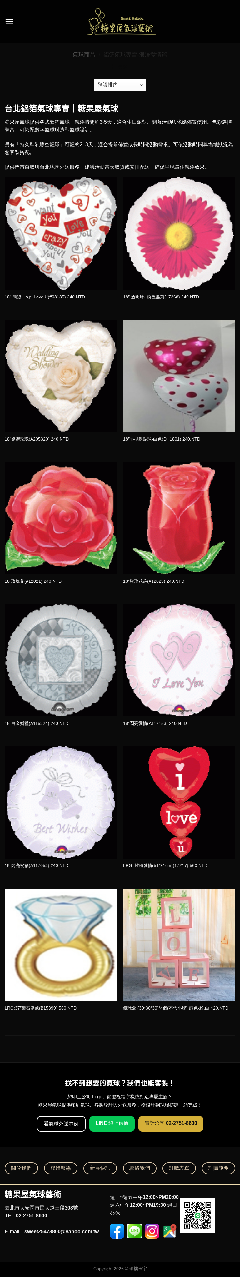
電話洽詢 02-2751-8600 (171, 1123)
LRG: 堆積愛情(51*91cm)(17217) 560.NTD (165, 865)
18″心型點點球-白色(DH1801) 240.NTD (161, 438)
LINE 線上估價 (112, 1123)
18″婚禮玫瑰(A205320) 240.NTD (37, 438)
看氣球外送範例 (61, 1123)
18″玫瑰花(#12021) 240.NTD (33, 581)
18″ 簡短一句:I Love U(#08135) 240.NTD (45, 296)
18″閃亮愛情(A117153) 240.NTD (155, 723)
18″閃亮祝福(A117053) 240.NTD (36, 865)
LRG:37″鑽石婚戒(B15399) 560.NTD (41, 1007)
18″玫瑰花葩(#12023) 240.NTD (153, 581)
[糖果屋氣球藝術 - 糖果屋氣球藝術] (120, 21)
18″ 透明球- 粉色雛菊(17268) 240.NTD (161, 296)
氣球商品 (84, 54)
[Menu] (9, 21)
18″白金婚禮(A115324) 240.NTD (36, 723)
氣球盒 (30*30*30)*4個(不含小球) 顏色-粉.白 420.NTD (175, 1007)
